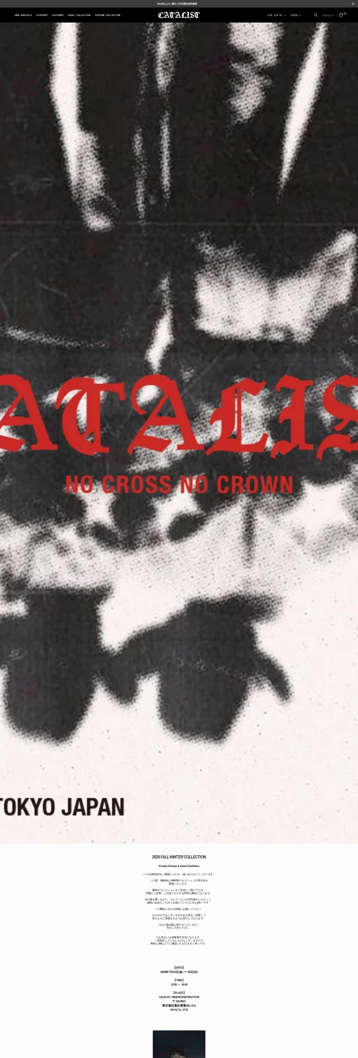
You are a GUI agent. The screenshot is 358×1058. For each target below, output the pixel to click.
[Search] (316, 15)
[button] (341, 15)
